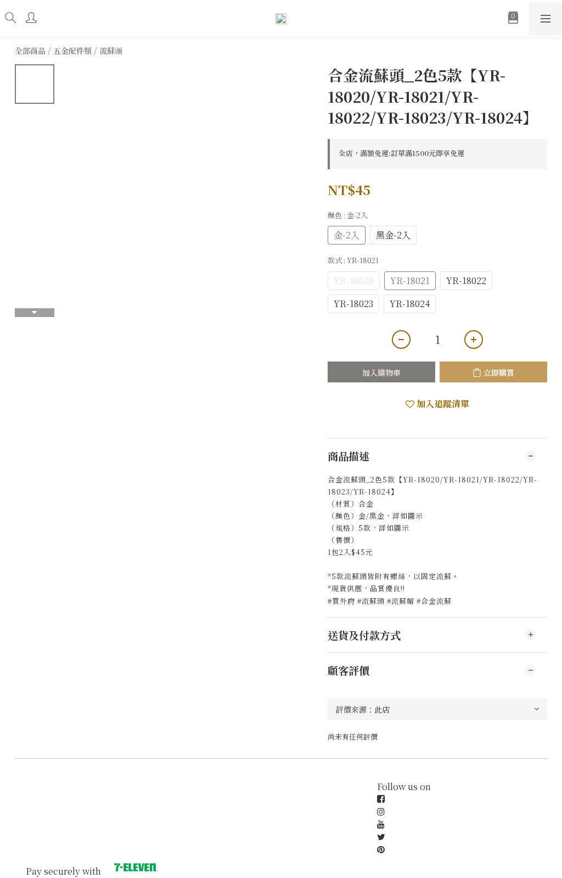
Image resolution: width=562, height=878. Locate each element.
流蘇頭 (110, 50)
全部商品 (30, 50)
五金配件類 (72, 50)
